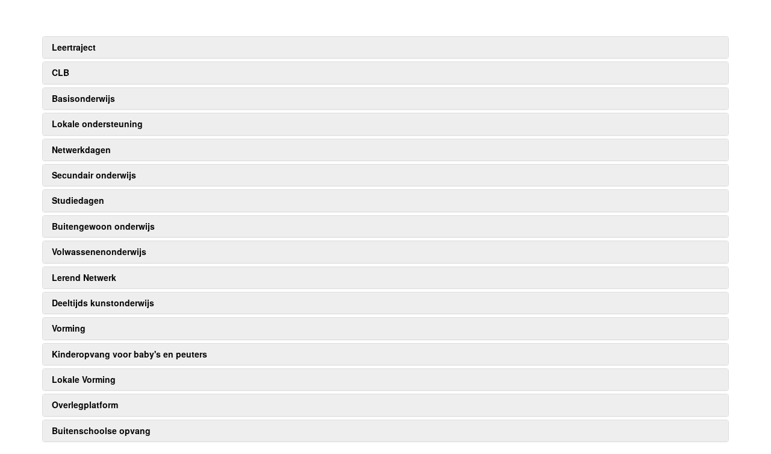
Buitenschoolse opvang (101, 430)
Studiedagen (78, 200)
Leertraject (74, 47)
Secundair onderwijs (94, 175)
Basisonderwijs (83, 98)
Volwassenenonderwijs (99, 251)
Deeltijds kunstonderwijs (103, 303)
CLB (60, 72)
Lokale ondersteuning (97, 124)
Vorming (69, 328)
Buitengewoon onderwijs (103, 226)
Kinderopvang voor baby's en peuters (129, 354)
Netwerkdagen (81, 149)
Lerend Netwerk (84, 277)
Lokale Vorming (84, 379)
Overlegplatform (85, 405)
